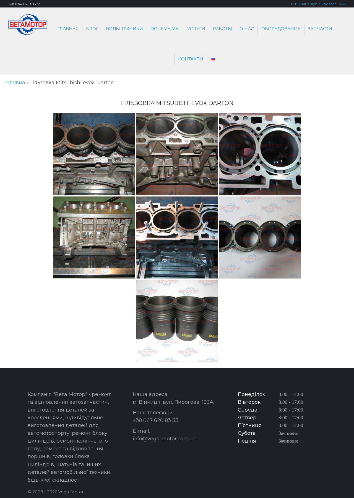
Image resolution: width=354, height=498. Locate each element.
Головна (14, 83)
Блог (92, 28)
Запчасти (320, 28)
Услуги (196, 28)
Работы (222, 28)
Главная (68, 28)
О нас (247, 28)
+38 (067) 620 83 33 (24, 4)
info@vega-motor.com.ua (164, 439)
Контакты (190, 59)
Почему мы (165, 28)
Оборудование (280, 28)
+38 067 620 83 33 (155, 420)
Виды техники (124, 28)
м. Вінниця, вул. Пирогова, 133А (318, 4)
